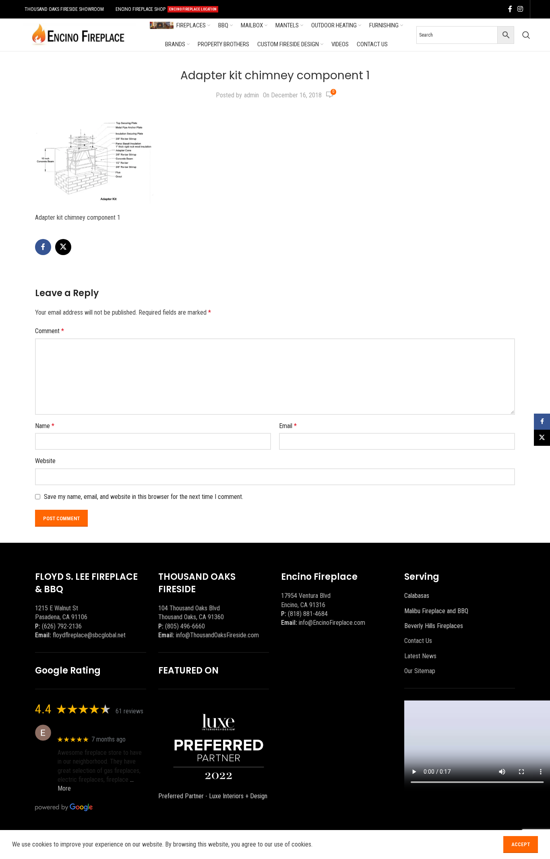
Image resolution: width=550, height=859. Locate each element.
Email (288, 426)
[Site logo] (78, 34)
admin (251, 95)
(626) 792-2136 (62, 626)
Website (45, 461)
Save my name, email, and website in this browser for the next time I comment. (143, 497)
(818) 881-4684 (308, 614)
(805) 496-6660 (185, 626)
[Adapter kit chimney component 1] (95, 158)
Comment (49, 331)
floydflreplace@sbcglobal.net (89, 635)
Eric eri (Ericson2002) (87, 728)
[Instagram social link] (520, 9)
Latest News (420, 656)
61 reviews (129, 711)
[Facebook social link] (510, 9)
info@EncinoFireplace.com (332, 622)
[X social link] (63, 247)
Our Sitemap (419, 671)
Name (44, 426)
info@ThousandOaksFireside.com (217, 635)
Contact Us (418, 641)
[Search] (526, 35)
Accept (520, 844)
